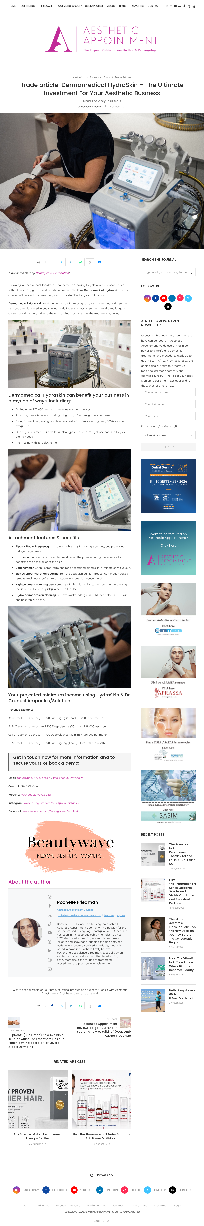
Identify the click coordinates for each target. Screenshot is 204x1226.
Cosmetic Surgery (70, 6)
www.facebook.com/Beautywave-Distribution (52, 811)
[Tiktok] (184, 6)
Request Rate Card (68, 1205)
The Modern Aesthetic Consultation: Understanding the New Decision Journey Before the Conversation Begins (182, 931)
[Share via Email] (100, 262)
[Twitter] (189, 6)
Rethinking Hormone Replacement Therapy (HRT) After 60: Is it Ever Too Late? (182, 994)
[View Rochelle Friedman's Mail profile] (49, 969)
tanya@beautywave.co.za (33, 778)
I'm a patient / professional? (159, 426)
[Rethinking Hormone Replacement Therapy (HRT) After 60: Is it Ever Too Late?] (153, 1000)
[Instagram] (167, 6)
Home (12, 6)
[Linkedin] (179, 6)
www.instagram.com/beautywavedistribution (53, 803)
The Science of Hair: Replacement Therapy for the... (38, 1136)
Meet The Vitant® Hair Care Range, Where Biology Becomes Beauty (181, 964)
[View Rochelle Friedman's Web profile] (49, 960)
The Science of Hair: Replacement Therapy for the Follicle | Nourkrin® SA (182, 854)
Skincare (46, 6)
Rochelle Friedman (91, 106)
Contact (153, 6)
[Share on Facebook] (52, 262)
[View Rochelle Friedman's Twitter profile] (49, 915)
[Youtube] (175, 6)
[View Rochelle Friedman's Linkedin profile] (49, 950)
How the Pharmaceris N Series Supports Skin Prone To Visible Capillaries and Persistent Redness (182, 891)
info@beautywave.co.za (68, 778)
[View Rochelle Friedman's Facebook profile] (49, 905)
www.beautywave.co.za (36, 794)
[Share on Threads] (90, 262)
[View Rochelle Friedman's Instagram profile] (49, 896)
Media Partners (96, 1205)
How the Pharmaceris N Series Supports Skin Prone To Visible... (101, 1136)
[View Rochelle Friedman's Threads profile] (49, 941)
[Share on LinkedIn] (71, 262)
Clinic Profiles (94, 6)
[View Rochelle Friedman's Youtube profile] (49, 932)
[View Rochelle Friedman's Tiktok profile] (49, 924)
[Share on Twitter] (62, 262)
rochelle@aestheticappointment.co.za (79, 915)
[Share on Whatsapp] (81, 262)
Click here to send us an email (79, 993)
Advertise (138, 6)
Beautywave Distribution (52, 273)
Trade (122, 6)
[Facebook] (171, 6)
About (27, 1205)
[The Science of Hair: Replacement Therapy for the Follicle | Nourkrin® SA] (38, 1099)
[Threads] (193, 6)
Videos (111, 6)
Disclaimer (160, 1205)
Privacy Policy (138, 1205)
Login (177, 1205)
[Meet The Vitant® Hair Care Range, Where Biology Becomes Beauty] (153, 968)
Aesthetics (28, 6)
